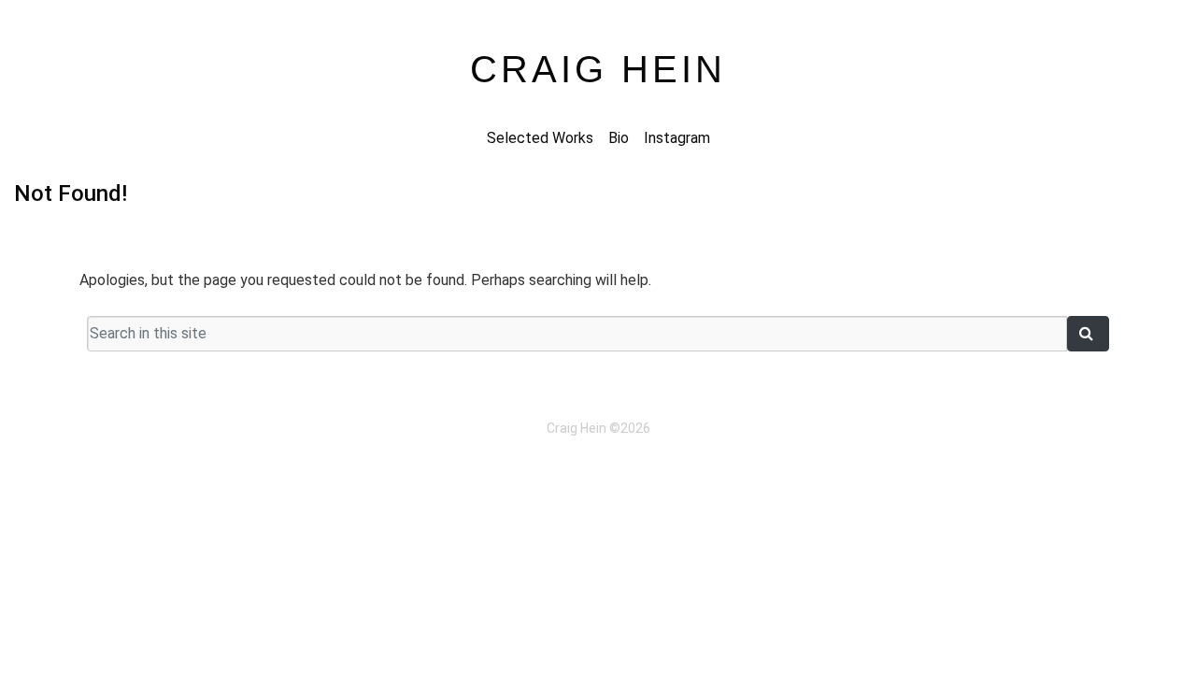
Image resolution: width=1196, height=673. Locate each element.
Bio (618, 138)
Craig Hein (598, 69)
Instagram (677, 138)
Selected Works (540, 138)
